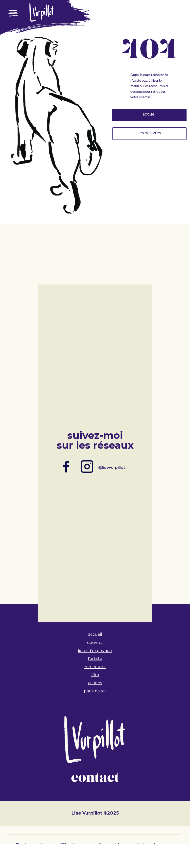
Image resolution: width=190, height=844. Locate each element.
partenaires (95, 691)
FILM (95, 674)
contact (95, 777)
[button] (13, 27)
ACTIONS (95, 682)
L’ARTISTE (95, 658)
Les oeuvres (149, 133)
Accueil (149, 114)
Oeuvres (95, 642)
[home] (41, 19)
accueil (95, 634)
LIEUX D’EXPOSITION (95, 650)
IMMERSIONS (95, 666)
